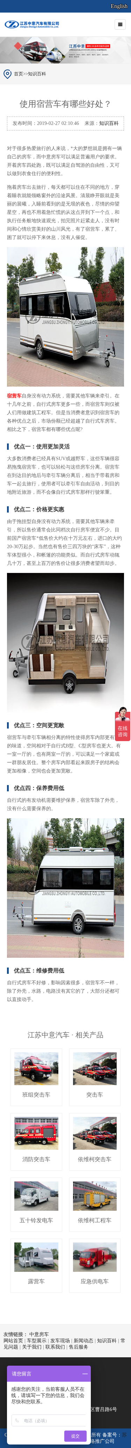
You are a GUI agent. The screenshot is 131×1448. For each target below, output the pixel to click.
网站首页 (13, 1340)
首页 (18, 73)
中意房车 (39, 1334)
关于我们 (32, 1347)
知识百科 (37, 73)
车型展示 (36, 1340)
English (119, 6)
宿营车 (14, 395)
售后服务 (78, 1347)
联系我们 (55, 1347)
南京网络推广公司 (95, 1441)
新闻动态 (83, 1340)
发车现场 (60, 1340)
